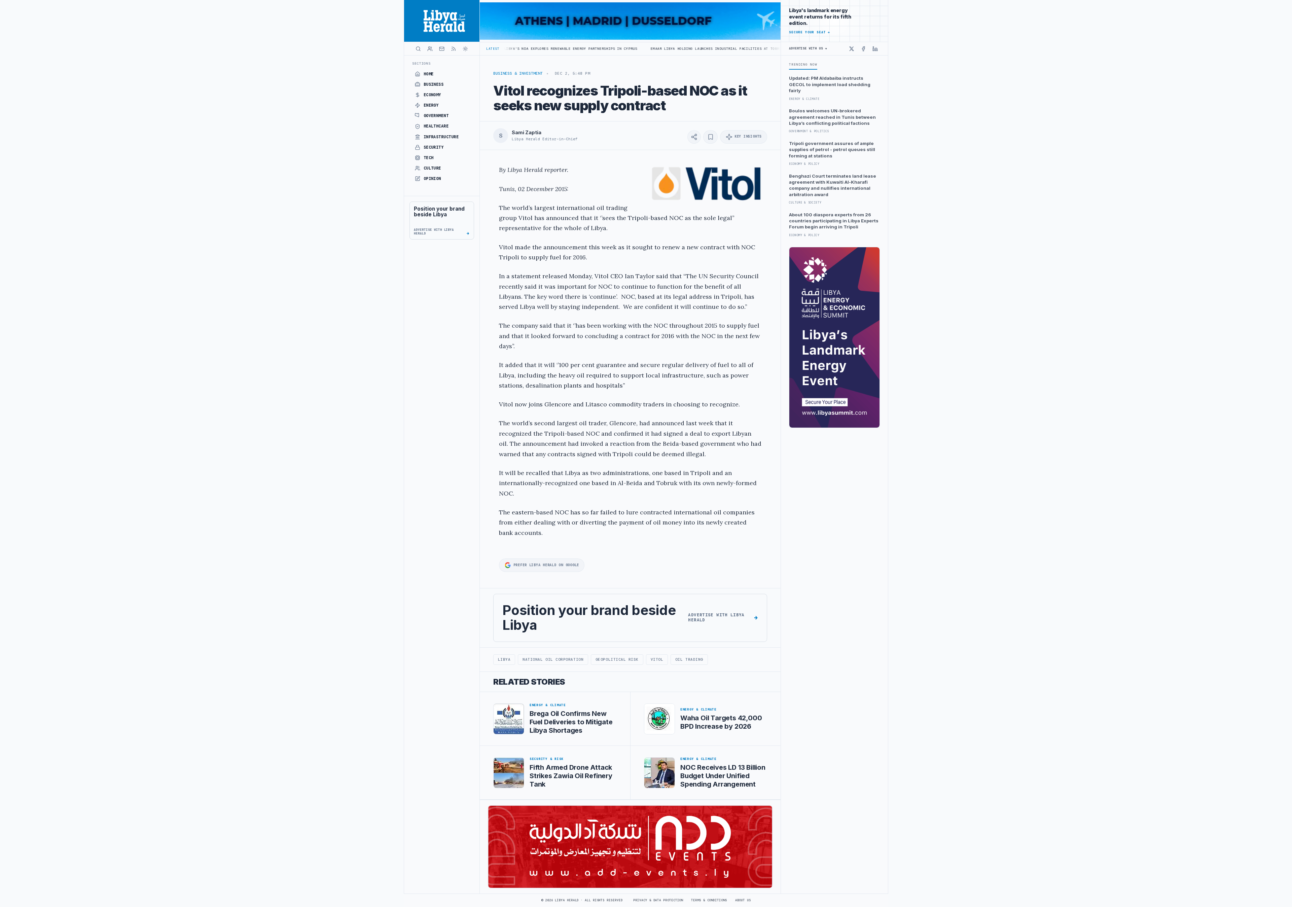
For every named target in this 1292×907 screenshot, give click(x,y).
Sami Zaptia (526, 133)
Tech (429, 157)
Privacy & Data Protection (658, 900)
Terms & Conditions (709, 900)
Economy (432, 95)
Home (429, 74)
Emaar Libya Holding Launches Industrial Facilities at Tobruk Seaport (666, 48)
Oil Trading (689, 659)
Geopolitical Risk (617, 659)
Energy (431, 105)
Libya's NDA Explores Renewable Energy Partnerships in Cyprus (510, 48)
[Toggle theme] (465, 48)
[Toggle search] (418, 48)
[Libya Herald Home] (441, 21)
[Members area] (430, 48)
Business (434, 84)
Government (436, 115)
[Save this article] (710, 137)
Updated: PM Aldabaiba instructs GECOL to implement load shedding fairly (829, 84)
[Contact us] (441, 48)
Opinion (432, 178)
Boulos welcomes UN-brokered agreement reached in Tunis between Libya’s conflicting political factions (832, 117)
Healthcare (436, 126)
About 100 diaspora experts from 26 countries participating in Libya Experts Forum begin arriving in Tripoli (833, 221)
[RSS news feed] (453, 48)
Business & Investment (518, 73)
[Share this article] (694, 137)
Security (434, 147)
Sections (421, 63)
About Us (743, 900)
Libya (504, 659)
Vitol (657, 659)
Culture (432, 168)
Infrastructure (441, 137)
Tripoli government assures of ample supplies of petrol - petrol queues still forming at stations (832, 149)
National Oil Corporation (553, 659)
